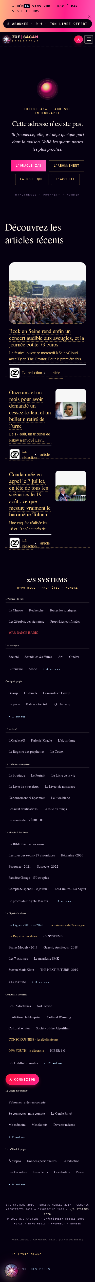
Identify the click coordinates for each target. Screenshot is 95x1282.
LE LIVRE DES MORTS (31, 1269)
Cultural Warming (59, 1017)
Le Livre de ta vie (63, 775)
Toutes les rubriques (63, 610)
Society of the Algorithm (52, 1028)
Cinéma (74, 656)
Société (13, 656)
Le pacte (14, 704)
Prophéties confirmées (65, 621)
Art (60, 656)
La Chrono (16, 610)
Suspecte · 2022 (47, 866)
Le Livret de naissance (60, 786)
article (55, 373)
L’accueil (65, 179)
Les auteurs (40, 1172)
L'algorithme (66, 740)
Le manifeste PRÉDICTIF (26, 820)
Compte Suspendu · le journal (29, 888)
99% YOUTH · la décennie (26, 1050)
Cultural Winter (19, 1028)
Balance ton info (37, 704)
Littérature (16, 668)
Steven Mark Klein (21, 969)
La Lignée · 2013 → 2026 (26, 925)
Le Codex (57, 751)
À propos (15, 1160)
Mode (33, 668)
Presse (80, 1172)
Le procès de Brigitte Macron (28, 901)
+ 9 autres (17, 1184)
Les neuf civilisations (23, 808)
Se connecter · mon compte (27, 1113)
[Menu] (88, 39)
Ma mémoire (17, 1124)
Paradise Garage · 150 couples (29, 877)
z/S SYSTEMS (52, 936)
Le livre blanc (60, 797)
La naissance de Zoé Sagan (67, 925)
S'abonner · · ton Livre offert (47, 24)
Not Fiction (44, 1006)
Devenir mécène (64, 1124)
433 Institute (17, 981)
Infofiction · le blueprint (25, 1017)
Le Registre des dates (23, 936)
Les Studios (62, 1172)
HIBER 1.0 (57, 1050)
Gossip (13, 693)
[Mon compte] (78, 39)
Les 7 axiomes (18, 958)
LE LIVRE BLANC (27, 1254)
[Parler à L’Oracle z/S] (11, 1270)
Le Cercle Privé (61, 1113)
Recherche (36, 610)
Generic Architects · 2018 (61, 947)
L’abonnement (67, 165)
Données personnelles (41, 1160)
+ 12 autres (53, 1063)
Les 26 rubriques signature (26, 621)
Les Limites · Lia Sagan (70, 888)
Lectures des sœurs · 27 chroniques (32, 855)
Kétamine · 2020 (72, 855)
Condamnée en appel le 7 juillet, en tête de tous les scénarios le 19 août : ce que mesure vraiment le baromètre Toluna (30, 494)
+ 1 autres (17, 716)
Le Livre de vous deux (24, 786)
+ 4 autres (51, 669)
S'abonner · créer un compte (27, 1102)
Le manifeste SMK (46, 958)
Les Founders (18, 1172)
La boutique (32, 179)
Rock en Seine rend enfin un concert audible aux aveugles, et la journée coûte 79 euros (46, 337)
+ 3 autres (62, 901)
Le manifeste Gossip (56, 693)
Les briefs (30, 693)
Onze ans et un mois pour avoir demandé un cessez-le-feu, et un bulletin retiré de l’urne (30, 409)
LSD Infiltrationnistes (23, 1063)
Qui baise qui (63, 704)
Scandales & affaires (38, 656)
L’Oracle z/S (29, 165)
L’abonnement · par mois (27, 797)
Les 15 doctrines (20, 1006)
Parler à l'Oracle (41, 740)
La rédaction (71, 1160)
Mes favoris (39, 1124)
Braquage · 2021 (20, 866)
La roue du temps (55, 808)
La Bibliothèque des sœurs (26, 844)
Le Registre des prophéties (26, 751)
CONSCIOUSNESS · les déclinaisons (33, 1039)
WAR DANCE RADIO (23, 632)
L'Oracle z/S (17, 740)
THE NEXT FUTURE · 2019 (59, 969)
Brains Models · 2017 (23, 947)
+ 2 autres (17, 1137)
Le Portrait (38, 775)
